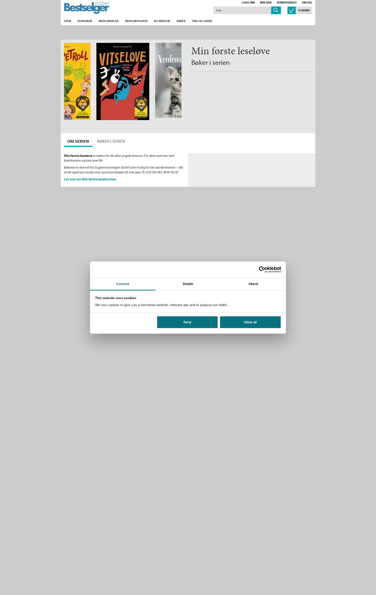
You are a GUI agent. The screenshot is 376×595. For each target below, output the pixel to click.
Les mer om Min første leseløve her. (90, 179)
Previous (76, 50)
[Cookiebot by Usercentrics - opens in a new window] (262, 269)
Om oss (307, 2)
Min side (266, 2)
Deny (187, 322)
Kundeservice (287, 2)
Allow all (250, 322)
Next (178, 50)
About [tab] (253, 284)
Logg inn (248, 2)
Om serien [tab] (78, 141)
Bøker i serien (210, 62)
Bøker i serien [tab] (111, 141)
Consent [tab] (122, 284)
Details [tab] (188, 284)
